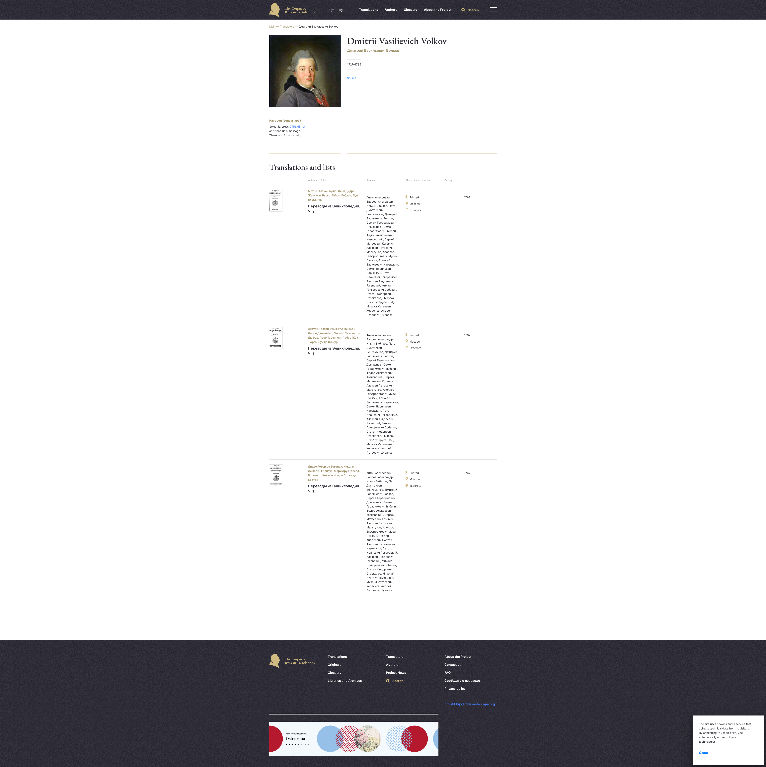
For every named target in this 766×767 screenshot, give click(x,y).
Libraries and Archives (345, 681)
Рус (331, 10)
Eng (340, 10)
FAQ (447, 673)
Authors (391, 10)
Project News (396, 673)
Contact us (452, 665)
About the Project (437, 10)
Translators (395, 657)
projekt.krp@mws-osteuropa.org (469, 704)
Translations (368, 10)
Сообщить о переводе (462, 681)
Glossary (411, 10)
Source (351, 78)
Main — (274, 26)
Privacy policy (455, 689)
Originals (334, 665)
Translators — (289, 26)
